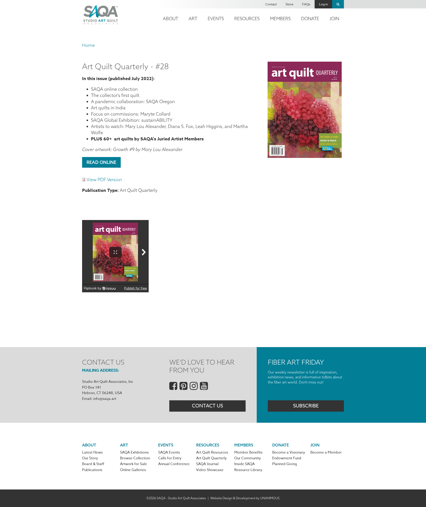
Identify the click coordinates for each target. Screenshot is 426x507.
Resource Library (248, 470)
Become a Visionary (288, 452)
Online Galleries (133, 470)
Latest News (92, 452)
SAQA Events (169, 452)
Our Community (247, 458)
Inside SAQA (244, 464)
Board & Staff (93, 464)
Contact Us (207, 405)
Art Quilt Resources (212, 452)
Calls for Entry (169, 458)
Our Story (90, 458)
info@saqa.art (104, 398)
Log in (323, 4)
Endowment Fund (286, 458)
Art (193, 18)
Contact (271, 4)
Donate (310, 18)
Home (88, 45)
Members (280, 18)
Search (338, 4)
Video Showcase (209, 470)
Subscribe (306, 405)
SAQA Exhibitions (134, 452)
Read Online (101, 162)
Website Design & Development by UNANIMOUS (245, 498)
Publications (92, 470)
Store (289, 4)
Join (334, 18)
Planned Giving (284, 464)
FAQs (306, 4)
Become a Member (326, 452)
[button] (305, 156)
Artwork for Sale (133, 464)
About (170, 18)
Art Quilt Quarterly (211, 458)
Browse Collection (135, 458)
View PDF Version (104, 179)
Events (216, 18)
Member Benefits (248, 452)
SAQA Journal (207, 464)
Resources (247, 18)
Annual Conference (173, 464)
